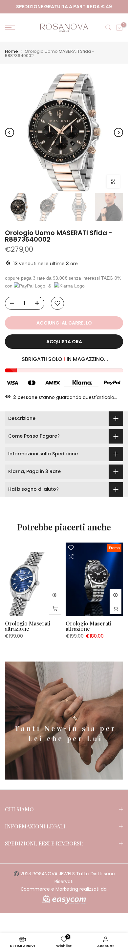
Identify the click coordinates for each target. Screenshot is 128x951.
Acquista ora (64, 341)
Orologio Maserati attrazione (27, 626)
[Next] (118, 132)
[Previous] (9, 132)
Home (11, 51)
